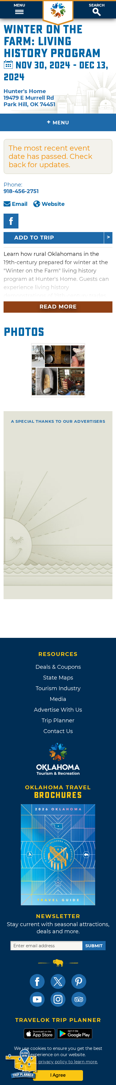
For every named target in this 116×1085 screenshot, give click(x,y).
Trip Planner (58, 720)
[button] (19, 9)
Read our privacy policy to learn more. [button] (58, 1061)
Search (97, 5)
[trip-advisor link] (78, 999)
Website (53, 204)
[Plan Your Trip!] (21, 1064)
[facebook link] (37, 981)
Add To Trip (34, 237)
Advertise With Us (58, 710)
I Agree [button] (58, 1075)
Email (19, 204)
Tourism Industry (58, 688)
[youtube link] (37, 999)
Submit (94, 945)
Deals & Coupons (58, 667)
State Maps (58, 677)
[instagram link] (58, 999)
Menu (19, 5)
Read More (58, 306)
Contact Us (58, 731)
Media (58, 699)
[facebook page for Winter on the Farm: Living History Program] (11, 221)
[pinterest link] (78, 981)
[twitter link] (58, 981)
